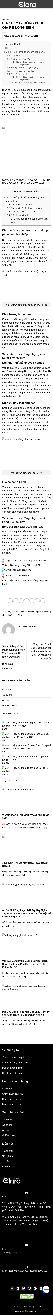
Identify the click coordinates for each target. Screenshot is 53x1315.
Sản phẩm (7, 1156)
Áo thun (6, 700)
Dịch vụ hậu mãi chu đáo (22, 71)
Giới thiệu (7, 1088)
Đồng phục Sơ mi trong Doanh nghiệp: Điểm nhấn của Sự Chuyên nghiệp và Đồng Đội (40, 651)
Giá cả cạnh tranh (19, 74)
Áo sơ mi (7, 694)
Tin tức (5, 19)
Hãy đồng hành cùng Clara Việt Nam (30, 83)
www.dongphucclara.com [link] (17, 570)
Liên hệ (6, 1166)
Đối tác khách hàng (12, 1068)
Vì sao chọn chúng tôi (13, 1057)
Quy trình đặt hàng (12, 1073)
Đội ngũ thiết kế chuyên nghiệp (25, 67)
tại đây (20, 357)
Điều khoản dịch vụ (12, 1104)
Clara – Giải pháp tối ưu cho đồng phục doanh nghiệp (25, 54)
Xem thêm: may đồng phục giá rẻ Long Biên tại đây (31, 63)
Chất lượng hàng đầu (20, 59)
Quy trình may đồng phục (15, 1062)
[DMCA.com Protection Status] (27, 1296)
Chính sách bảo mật (12, 1094)
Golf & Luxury (9, 705)
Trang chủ (7, 1151)
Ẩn (37, 192)
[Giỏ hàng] (49, 4)
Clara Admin (32, 36)
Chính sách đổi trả (11, 1099)
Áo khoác (7, 689)
